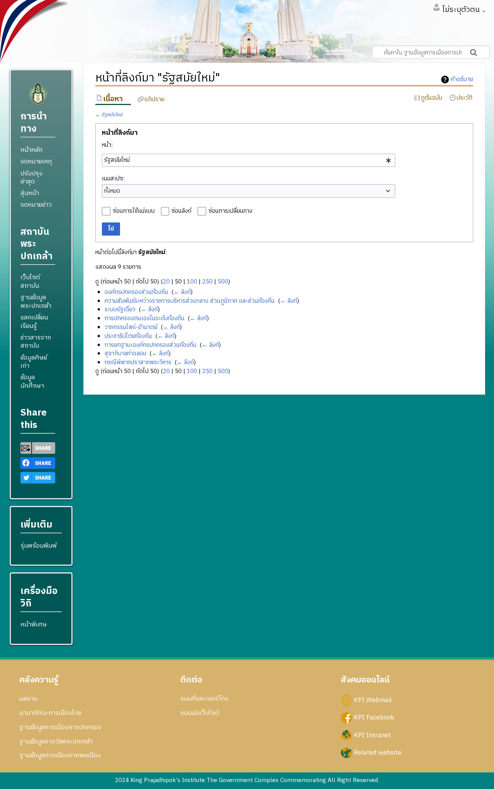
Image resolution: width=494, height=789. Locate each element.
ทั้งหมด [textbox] (112, 191)
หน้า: (107, 145)
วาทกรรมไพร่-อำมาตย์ (131, 327)
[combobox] (248, 160)
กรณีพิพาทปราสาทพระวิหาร (138, 362)
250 (207, 282)
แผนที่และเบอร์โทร (204, 698)
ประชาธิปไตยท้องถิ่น (128, 336)
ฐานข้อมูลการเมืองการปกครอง (60, 727)
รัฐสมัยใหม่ (112, 115)
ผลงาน (28, 698)
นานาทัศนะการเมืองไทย (50, 713)
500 (223, 282)
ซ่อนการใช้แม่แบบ (134, 211)
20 (166, 282)
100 (192, 282)
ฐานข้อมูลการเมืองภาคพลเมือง (60, 755)
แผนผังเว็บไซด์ (199, 713)
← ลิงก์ (182, 292)
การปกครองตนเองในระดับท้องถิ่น (144, 318)
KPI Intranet (372, 735)
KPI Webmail (373, 700)
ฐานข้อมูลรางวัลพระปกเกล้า (56, 741)
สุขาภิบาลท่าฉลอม (125, 353)
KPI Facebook (374, 717)
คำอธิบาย (462, 79)
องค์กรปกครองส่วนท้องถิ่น (136, 292)
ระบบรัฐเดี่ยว (120, 309)
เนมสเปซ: (113, 178)
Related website (377, 752)
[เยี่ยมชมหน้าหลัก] (37, 97)
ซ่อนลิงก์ (181, 211)
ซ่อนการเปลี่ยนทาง (230, 211)
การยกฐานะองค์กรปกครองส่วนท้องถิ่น (150, 345)
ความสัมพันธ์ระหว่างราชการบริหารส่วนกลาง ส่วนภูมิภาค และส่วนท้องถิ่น (190, 301)
